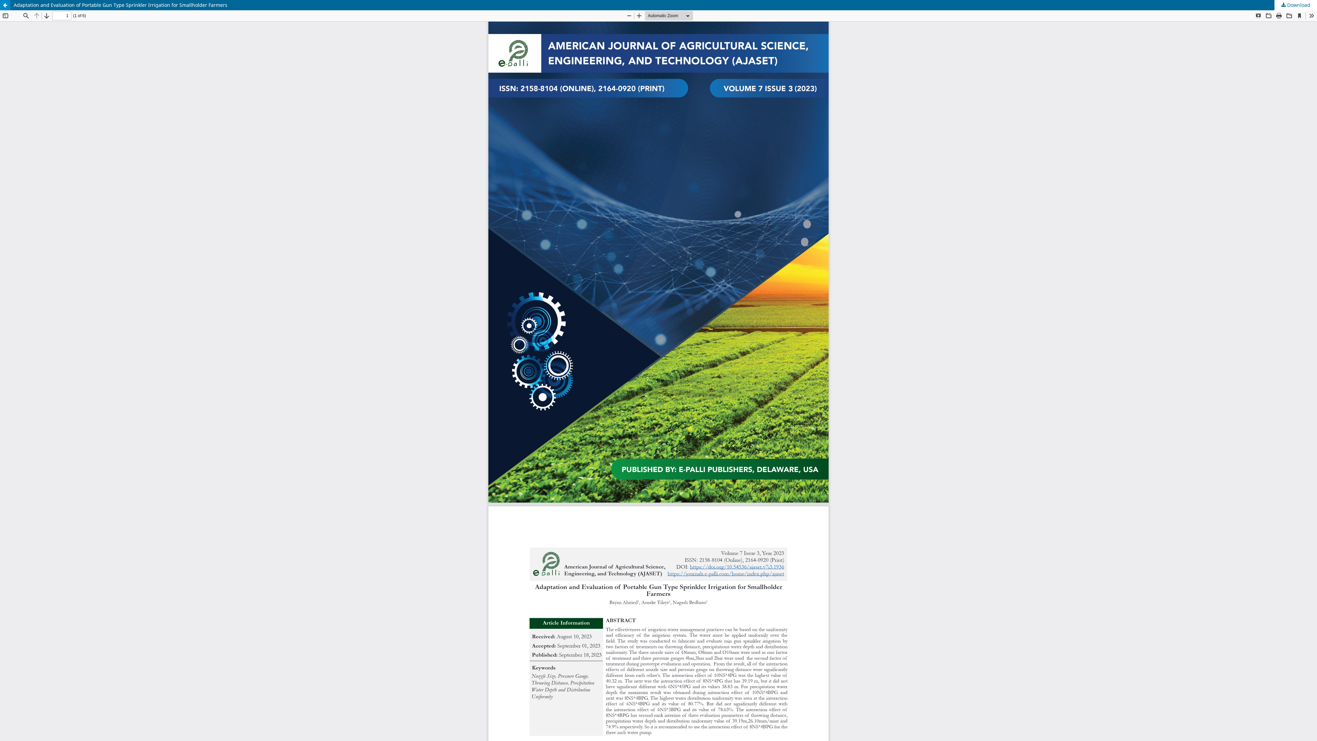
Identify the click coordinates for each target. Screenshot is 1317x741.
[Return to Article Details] (5, 5)
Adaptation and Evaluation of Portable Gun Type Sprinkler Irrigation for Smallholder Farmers (120, 5)
